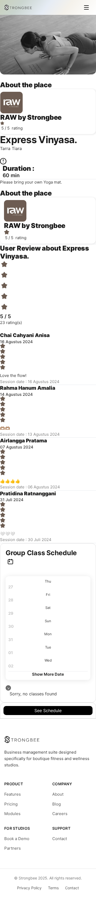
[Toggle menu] (86, 7)
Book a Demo (16, 838)
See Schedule (48, 710)
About (57, 794)
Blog (56, 804)
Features (12, 794)
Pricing (11, 804)
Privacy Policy (29, 888)
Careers (59, 813)
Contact (59, 838)
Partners (12, 848)
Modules (12, 813)
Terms (53, 888)
